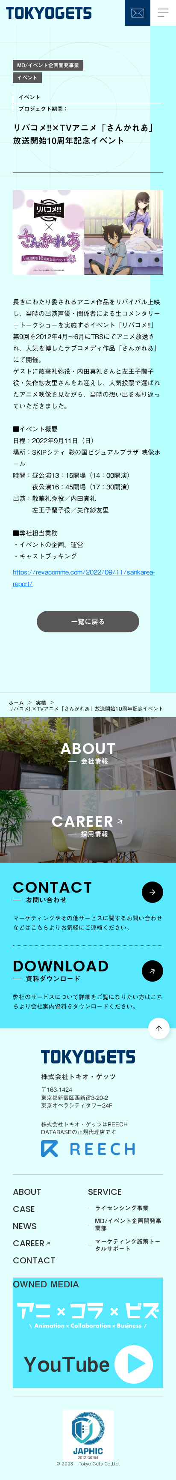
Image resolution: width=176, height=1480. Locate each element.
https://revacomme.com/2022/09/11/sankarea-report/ (84, 578)
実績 (41, 702)
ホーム (16, 702)
